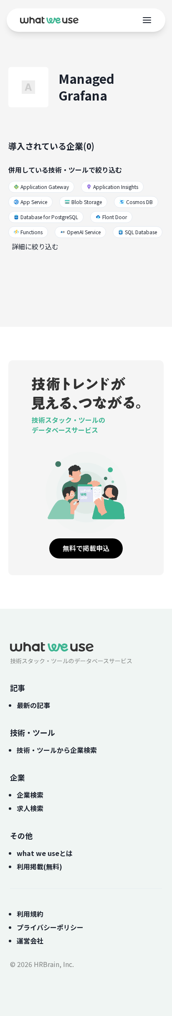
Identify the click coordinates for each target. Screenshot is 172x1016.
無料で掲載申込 (86, 548)
